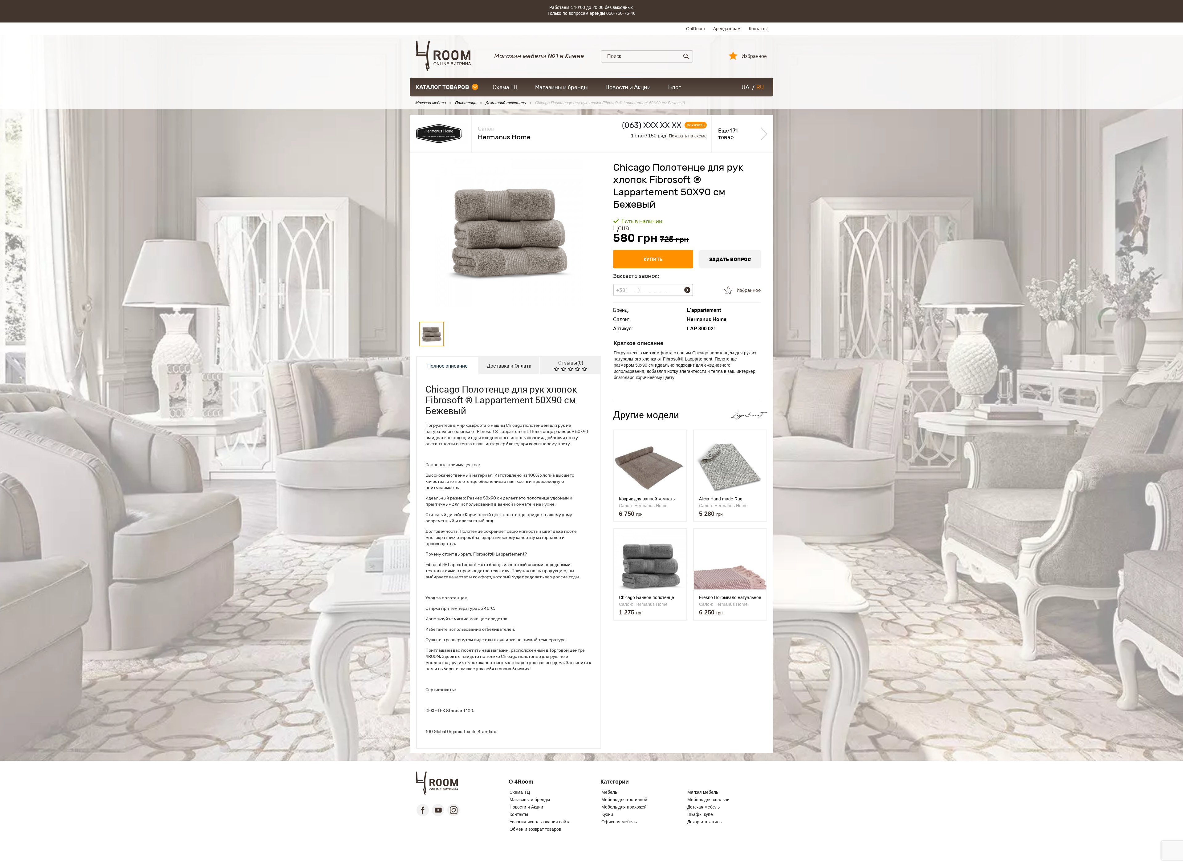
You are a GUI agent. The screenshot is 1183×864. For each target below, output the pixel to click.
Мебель (609, 792)
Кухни (607, 814)
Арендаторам (727, 28)
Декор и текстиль (704, 821)
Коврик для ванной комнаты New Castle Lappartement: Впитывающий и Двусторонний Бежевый (650, 499)
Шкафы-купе (700, 814)
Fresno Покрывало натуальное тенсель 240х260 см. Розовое (730, 597)
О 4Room (695, 28)
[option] (508, 236)
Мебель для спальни (708, 799)
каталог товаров (442, 87)
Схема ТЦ (505, 87)
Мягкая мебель (702, 792)
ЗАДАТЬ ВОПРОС (730, 259)
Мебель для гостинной (624, 799)
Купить (653, 259)
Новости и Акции (628, 87)
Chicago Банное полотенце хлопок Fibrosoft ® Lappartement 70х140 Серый (648, 597)
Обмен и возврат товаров (535, 829)
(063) (651, 125)
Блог (674, 87)
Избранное (754, 56)
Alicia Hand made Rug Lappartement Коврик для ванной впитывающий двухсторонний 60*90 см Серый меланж (724, 499)
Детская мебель (703, 807)
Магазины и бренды (561, 87)
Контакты (758, 28)
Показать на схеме (688, 136)
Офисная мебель (619, 821)
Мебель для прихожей (624, 807)
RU (760, 87)
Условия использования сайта (540, 821)
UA (745, 87)
